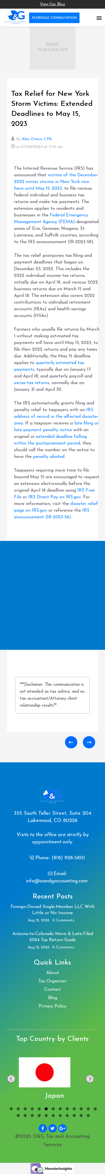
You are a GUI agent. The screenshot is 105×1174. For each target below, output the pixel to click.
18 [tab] (45, 1116)
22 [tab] (73, 1116)
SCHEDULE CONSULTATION (54, 17)
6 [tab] (45, 1109)
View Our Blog (52, 4)
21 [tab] (66, 1116)
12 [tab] (87, 1109)
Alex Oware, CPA (37, 139)
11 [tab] (80, 1109)
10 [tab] (73, 1109)
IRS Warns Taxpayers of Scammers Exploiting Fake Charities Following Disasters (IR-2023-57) (71, 742)
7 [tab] (52, 1109)
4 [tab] (31, 1109)
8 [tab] (59, 1109)
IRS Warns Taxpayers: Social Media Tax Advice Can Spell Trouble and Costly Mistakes (89, 742)
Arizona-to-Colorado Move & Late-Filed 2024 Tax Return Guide (52, 937)
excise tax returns (31, 383)
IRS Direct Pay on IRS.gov (54, 497)
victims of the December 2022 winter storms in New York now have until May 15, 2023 (56, 182)
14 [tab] (17, 1116)
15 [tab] (24, 1116)
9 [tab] (66, 1109)
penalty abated (48, 457)
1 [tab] (10, 1109)
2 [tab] (17, 1109)
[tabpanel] (52, 1079)
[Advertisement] (52, 595)
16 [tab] (31, 1116)
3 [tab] (24, 1109)
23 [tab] (80, 1116)
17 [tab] (38, 1116)
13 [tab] (94, 1109)
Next (90, 1079)
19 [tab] (52, 1116)
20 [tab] (59, 1116)
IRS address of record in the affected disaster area (56, 417)
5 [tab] (38, 1109)
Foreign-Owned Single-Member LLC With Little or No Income (53, 910)
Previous (11, 1079)
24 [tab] (87, 1116)
